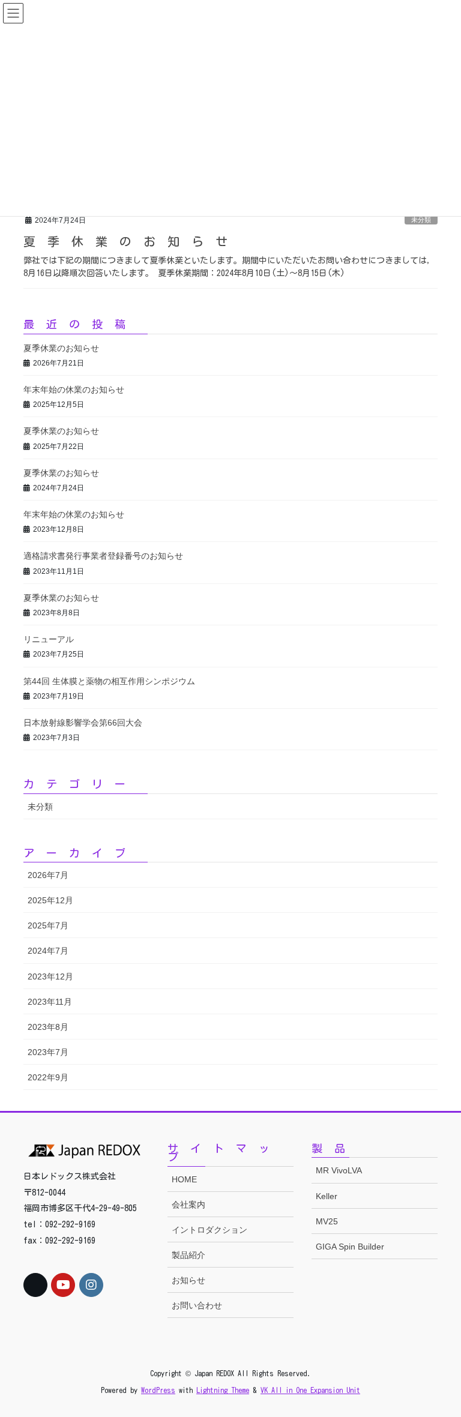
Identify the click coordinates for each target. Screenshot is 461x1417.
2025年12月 (50, 900)
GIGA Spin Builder (350, 1246)
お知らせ (188, 1280)
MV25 (327, 1221)
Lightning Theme (222, 1390)
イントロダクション (209, 1230)
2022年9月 (48, 1077)
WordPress (158, 1390)
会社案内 (188, 1204)
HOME (184, 1179)
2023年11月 (50, 1001)
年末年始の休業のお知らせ (73, 389)
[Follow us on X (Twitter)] (35, 1285)
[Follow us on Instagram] (91, 1285)
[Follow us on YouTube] (63, 1285)
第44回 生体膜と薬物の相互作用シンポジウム (109, 681)
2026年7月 (48, 875)
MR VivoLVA (339, 1170)
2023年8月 (48, 1027)
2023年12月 (50, 976)
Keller (326, 1196)
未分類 (421, 219)
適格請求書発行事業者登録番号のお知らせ (103, 556)
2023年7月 (48, 1052)
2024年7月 (48, 950)
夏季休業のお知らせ (131, 241)
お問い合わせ (197, 1305)
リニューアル (48, 639)
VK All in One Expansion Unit (310, 1390)
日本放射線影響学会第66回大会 (82, 722)
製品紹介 (188, 1255)
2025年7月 (48, 925)
